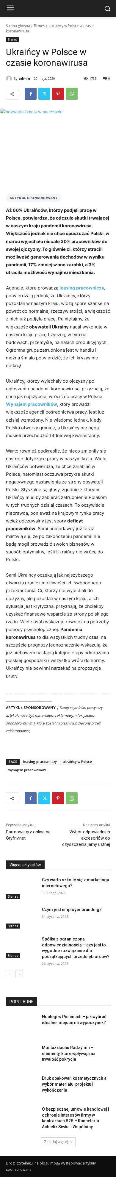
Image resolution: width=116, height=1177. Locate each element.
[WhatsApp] (72, 94)
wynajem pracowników (27, 770)
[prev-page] (9, 974)
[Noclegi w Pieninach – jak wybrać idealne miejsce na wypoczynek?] (21, 1025)
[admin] (10, 79)
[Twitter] (44, 94)
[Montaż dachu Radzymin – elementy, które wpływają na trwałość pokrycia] (21, 1056)
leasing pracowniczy (40, 761)
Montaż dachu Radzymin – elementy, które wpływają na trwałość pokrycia (68, 1053)
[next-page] (19, 974)
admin (24, 78)
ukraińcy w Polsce (77, 761)
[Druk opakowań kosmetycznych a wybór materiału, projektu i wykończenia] (21, 1087)
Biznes (39, 25)
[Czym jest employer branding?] (21, 918)
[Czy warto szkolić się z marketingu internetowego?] (21, 888)
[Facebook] (31, 94)
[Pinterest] (58, 94)
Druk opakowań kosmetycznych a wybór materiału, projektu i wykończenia (74, 1084)
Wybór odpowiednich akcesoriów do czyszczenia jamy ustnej (86, 838)
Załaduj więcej (56, 1141)
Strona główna (18, 25)
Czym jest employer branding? (72, 909)
